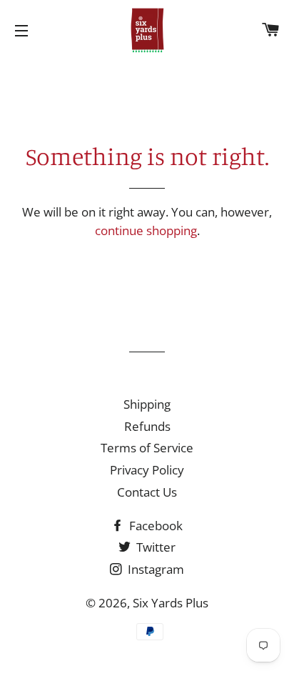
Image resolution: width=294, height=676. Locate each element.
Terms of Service (147, 447)
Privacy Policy (147, 470)
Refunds (147, 426)
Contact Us (147, 492)
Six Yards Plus (170, 603)
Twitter (154, 547)
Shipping (147, 404)
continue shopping (146, 230)
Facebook (154, 525)
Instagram (154, 569)
